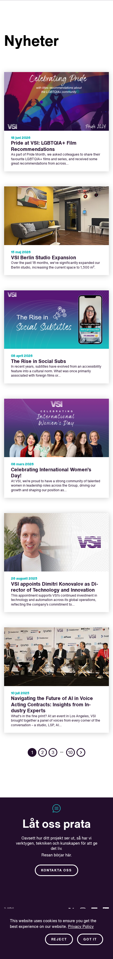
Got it (90, 939)
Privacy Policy (81, 927)
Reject (59, 939)
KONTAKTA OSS (56, 870)
